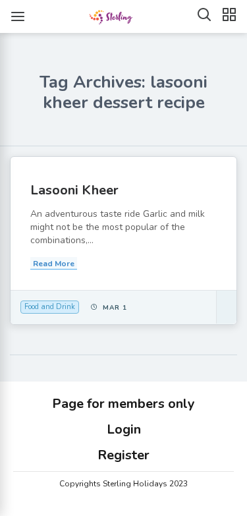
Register (123, 455)
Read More (53, 263)
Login (124, 429)
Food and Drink (49, 307)
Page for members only (123, 404)
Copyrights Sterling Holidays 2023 (123, 483)
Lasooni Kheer (74, 190)
